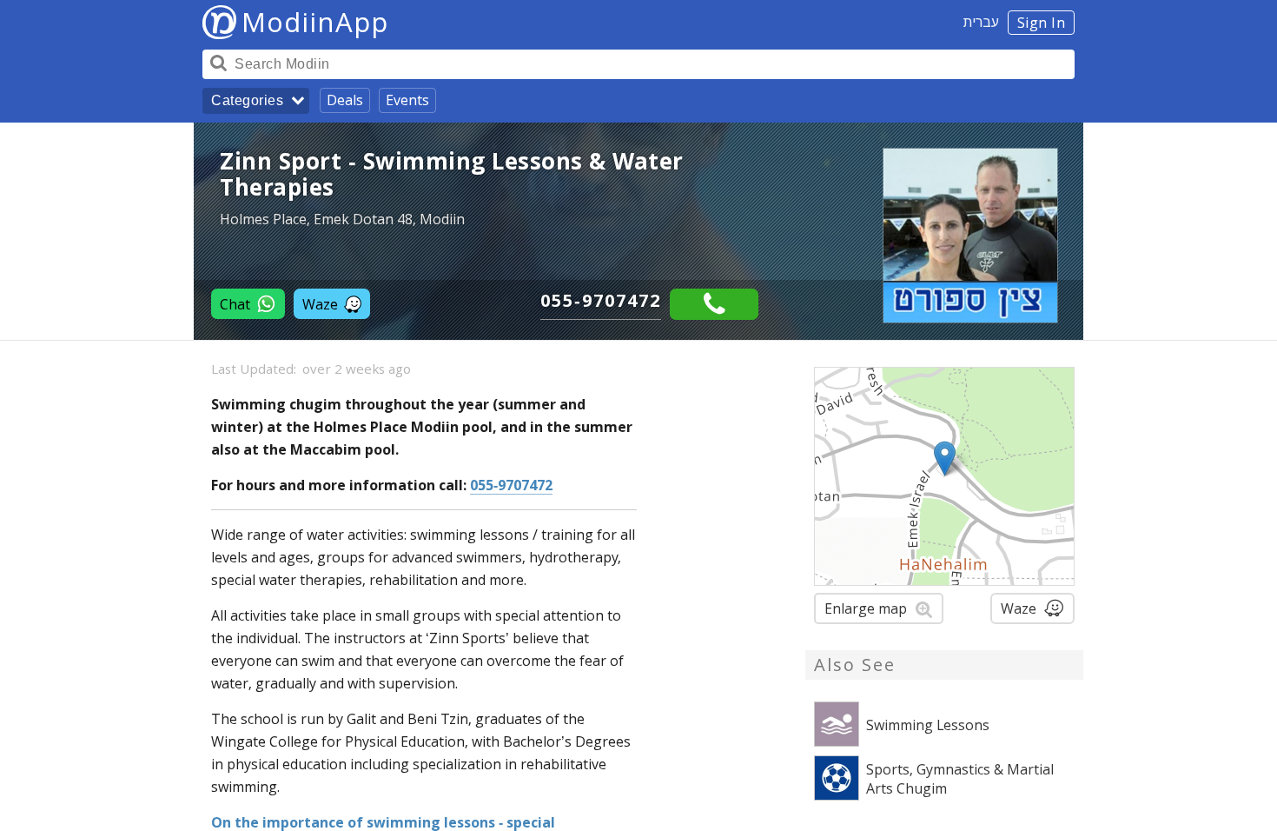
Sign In (1041, 22)
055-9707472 (600, 300)
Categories (247, 100)
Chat (235, 304)
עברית (981, 21)
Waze (320, 304)
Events (407, 100)
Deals (345, 100)
